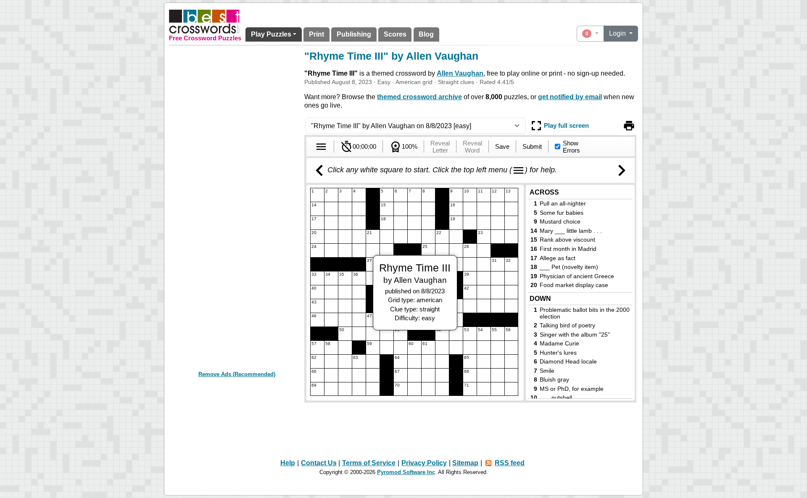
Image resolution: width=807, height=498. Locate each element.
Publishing (354, 34)
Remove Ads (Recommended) (236, 374)
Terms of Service (369, 462)
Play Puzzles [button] (271, 34)
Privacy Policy (424, 462)
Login (618, 33)
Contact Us (319, 462)
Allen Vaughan (460, 73)
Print (316, 34)
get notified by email (570, 96)
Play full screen (566, 125)
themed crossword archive (419, 96)
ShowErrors (571, 147)
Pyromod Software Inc (406, 472)
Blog (426, 34)
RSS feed (510, 462)
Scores (395, 34)
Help (287, 462)
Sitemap (465, 462)
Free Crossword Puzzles (205, 38)
